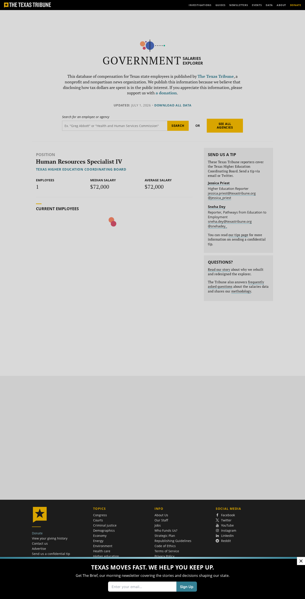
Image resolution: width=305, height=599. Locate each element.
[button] (152, 299)
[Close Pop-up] (301, 561)
